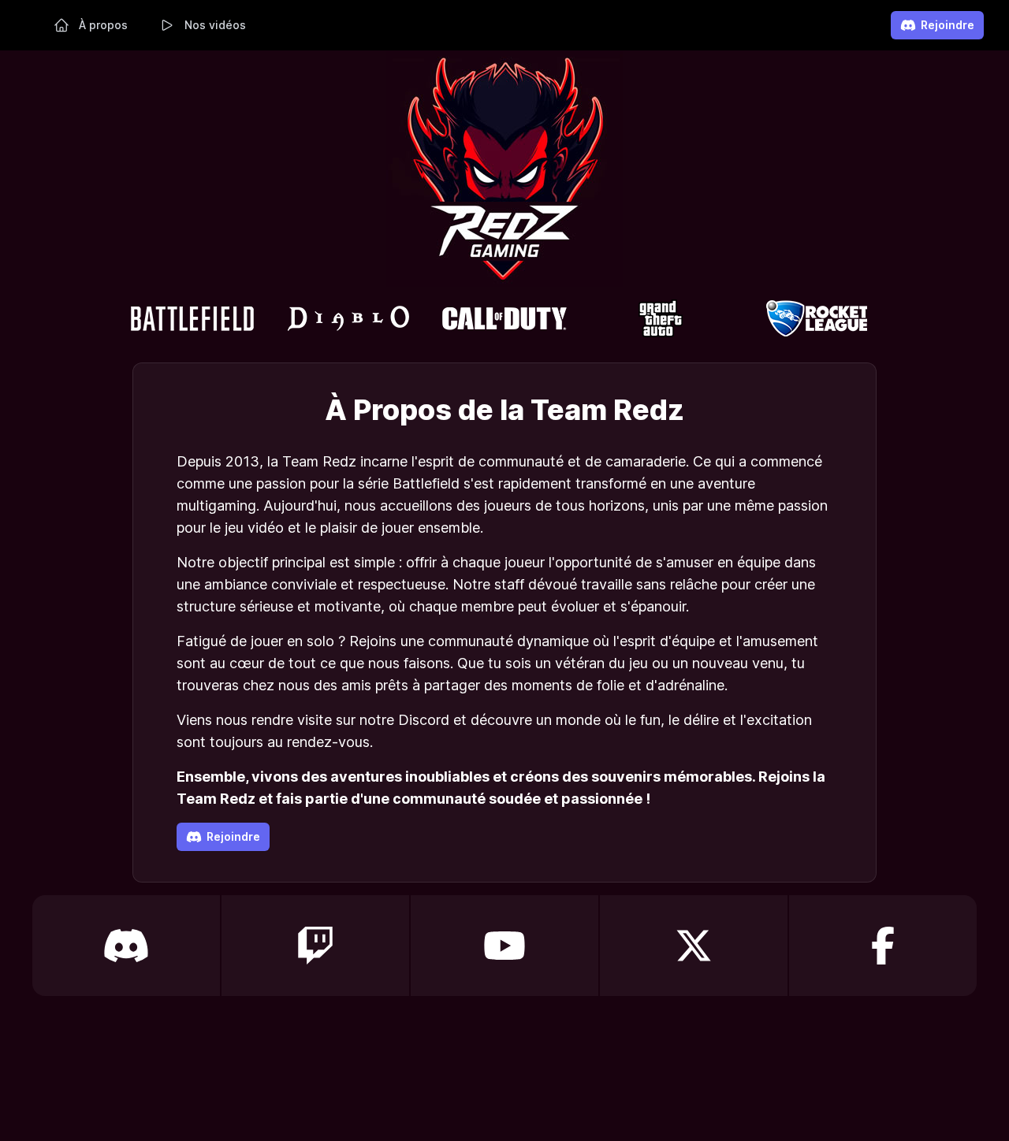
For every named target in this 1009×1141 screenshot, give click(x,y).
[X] (693, 945)
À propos (103, 25)
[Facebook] (883, 945)
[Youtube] (504, 945)
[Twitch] (315, 945)
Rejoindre (947, 25)
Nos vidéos (215, 25)
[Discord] (126, 945)
